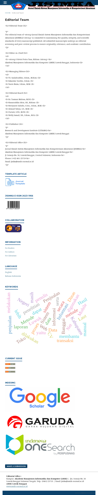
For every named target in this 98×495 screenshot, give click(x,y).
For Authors (9, 252)
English (8, 272)
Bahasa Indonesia (13, 276)
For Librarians (10, 255)
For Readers (9, 248)
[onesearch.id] (40, 455)
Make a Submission (16, 466)
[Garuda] (40, 430)
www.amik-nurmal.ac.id (17, 486)
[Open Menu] (5, 2)
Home (7, 13)
